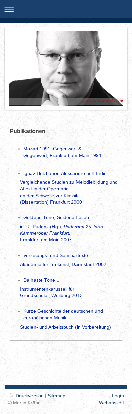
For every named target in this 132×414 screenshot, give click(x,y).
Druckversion (29, 395)
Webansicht (111, 402)
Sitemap (56, 395)
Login (118, 395)
